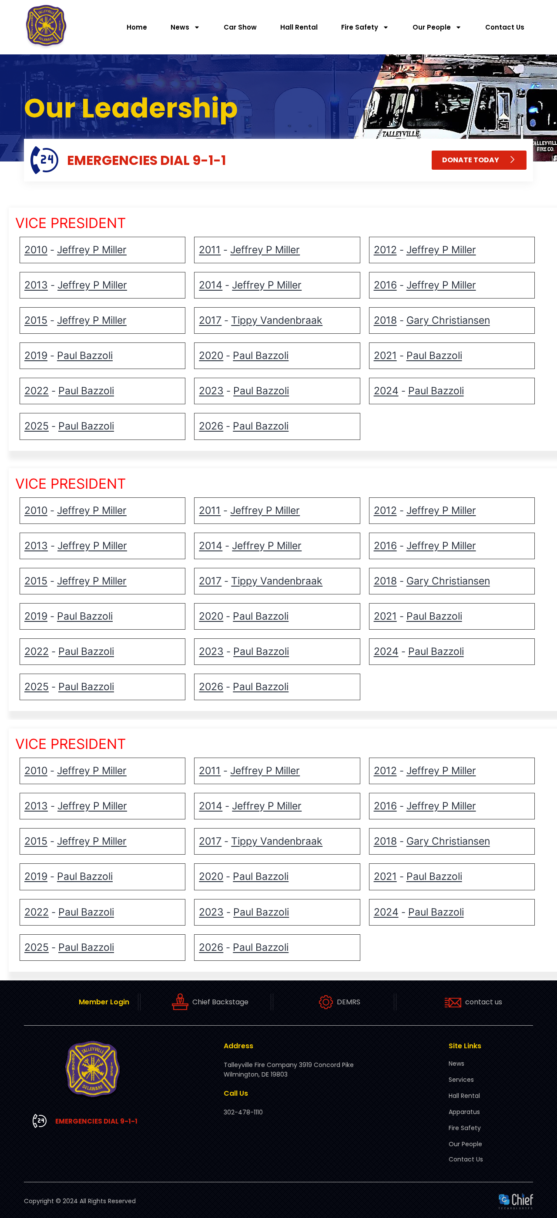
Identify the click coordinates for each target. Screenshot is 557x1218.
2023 (211, 391)
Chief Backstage (220, 1002)
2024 (386, 391)
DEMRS (348, 1002)
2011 (210, 250)
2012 (385, 250)
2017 (210, 320)
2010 (35, 250)
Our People (432, 27)
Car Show (240, 27)
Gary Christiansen (448, 320)
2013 (36, 285)
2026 (211, 426)
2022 (36, 391)
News (180, 27)
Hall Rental (299, 27)
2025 (36, 426)
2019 (35, 355)
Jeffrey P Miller (92, 250)
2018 (385, 320)
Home (137, 27)
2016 (385, 285)
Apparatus (464, 1111)
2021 (385, 355)
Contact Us (504, 27)
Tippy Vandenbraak (276, 320)
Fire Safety (359, 27)
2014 (210, 285)
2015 (35, 320)
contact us (483, 1002)
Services (461, 1079)
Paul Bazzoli (85, 355)
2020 (211, 355)
